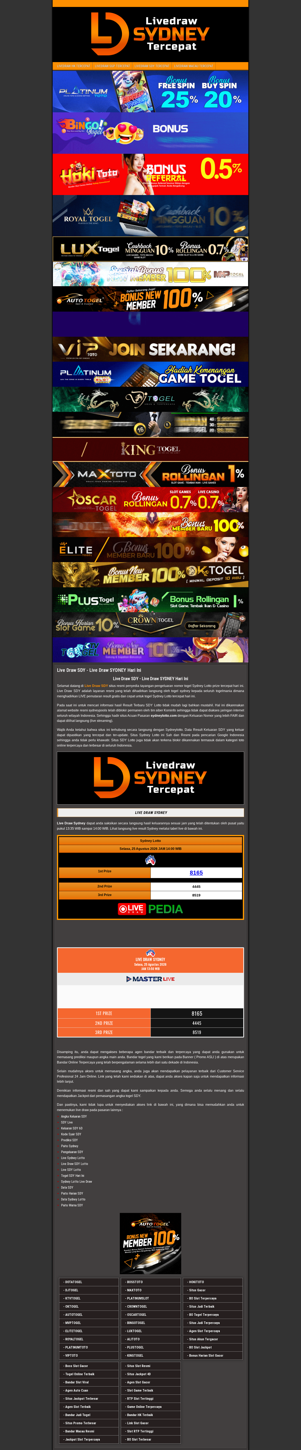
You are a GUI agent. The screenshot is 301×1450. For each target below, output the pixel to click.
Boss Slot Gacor (76, 1366)
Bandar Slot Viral (77, 1382)
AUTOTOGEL (74, 1315)
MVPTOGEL (73, 1323)
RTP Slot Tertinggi (140, 1399)
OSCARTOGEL (136, 1315)
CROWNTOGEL (137, 1306)
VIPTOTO (71, 1355)
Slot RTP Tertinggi (140, 1431)
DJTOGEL (71, 1290)
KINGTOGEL (135, 1355)
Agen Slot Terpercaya (204, 1331)
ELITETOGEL (74, 1331)
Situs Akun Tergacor (203, 1339)
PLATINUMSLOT (138, 1298)
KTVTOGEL (72, 1298)
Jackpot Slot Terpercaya (82, 1439)
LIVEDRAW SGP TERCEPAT (112, 66)
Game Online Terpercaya (144, 1407)
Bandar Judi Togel (77, 1415)
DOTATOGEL (73, 1282)
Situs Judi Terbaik (201, 1306)
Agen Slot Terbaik (78, 1407)
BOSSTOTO (135, 1282)
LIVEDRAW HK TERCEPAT (73, 66)
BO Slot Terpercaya (202, 1298)
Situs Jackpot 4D (139, 1374)
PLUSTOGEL (135, 1347)
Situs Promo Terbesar (80, 1423)
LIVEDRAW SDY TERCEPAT (152, 66)
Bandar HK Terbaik (140, 1415)
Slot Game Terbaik (140, 1390)
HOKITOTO (196, 1282)
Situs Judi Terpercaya (204, 1323)
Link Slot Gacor (138, 1423)
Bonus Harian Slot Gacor (206, 1355)
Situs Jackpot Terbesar (81, 1399)
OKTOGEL (72, 1306)
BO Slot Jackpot (200, 1347)
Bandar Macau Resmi (79, 1431)
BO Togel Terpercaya (204, 1315)
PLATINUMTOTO (76, 1347)
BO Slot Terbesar (139, 1439)
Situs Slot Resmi (138, 1366)
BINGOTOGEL (136, 1323)
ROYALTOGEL (74, 1339)
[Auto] (150, 1243)
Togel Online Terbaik (79, 1374)
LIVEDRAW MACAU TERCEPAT (193, 66)
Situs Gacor (197, 1290)
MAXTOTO (134, 1290)
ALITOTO (133, 1339)
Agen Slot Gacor (138, 1382)
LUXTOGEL (134, 1331)
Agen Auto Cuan (76, 1390)
